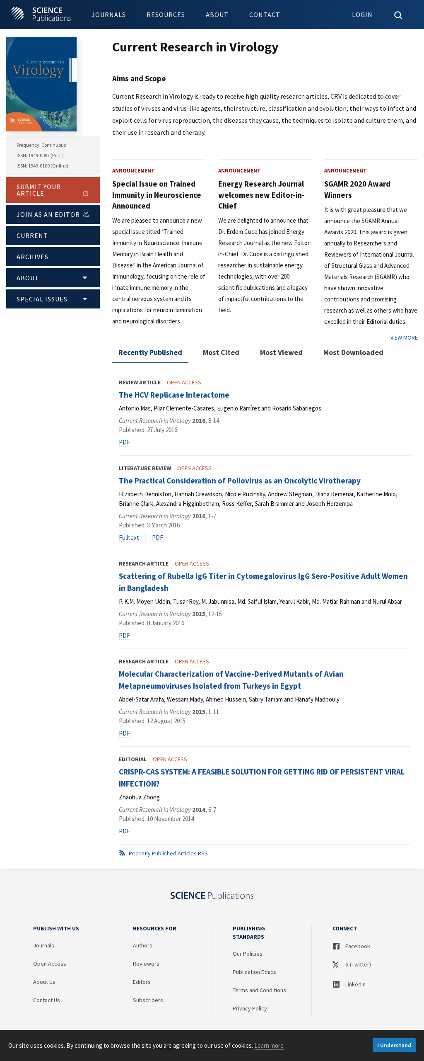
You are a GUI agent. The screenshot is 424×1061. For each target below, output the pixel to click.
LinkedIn (355, 984)
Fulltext (129, 537)
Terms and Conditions (259, 990)
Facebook (357, 946)
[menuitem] (108, 14)
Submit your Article (39, 189)
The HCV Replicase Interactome (174, 395)
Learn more (269, 1045)
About (217, 14)
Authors (142, 945)
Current (32, 235)
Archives (32, 257)
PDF (124, 442)
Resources (166, 14)
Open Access (49, 963)
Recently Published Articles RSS (168, 853)
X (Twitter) (357, 964)
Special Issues (42, 299)
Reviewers (146, 963)
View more (404, 337)
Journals (109, 14)
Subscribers (148, 1000)
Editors (142, 982)
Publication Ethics (254, 972)
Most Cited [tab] (221, 352)
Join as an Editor (48, 214)
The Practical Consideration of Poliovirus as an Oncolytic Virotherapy (240, 481)
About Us (44, 982)
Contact (264, 14)
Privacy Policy (250, 1008)
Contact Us (46, 1000)
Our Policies (248, 953)
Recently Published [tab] (150, 352)
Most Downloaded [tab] (353, 352)
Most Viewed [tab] (281, 352)
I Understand (394, 1045)
